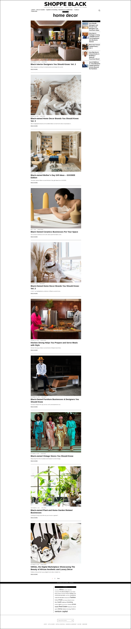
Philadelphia (70, 604)
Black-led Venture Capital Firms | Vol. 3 (94, 46)
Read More (34, 69)
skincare (74, 606)
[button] (72, 620)
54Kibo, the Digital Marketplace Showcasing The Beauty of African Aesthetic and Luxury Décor (53, 568)
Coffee (75, 593)
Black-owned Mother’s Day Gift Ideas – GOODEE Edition (53, 176)
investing (70, 602)
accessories (57, 589)
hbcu (56, 602)
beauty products (58, 593)
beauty (74, 591)
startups (64, 609)
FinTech (56, 600)
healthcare (64, 602)
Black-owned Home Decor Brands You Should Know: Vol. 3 (55, 119)
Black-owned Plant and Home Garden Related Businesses (51, 511)
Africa (61, 590)
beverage (63, 593)
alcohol (66, 589)
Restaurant (69, 606)
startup (60, 609)
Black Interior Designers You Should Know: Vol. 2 (53, 64)
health (60, 602)
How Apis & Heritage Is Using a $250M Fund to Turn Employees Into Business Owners (94, 37)
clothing (71, 593)
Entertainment (67, 597)
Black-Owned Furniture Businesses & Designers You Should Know (55, 400)
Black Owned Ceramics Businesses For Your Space (54, 232)
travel (72, 609)
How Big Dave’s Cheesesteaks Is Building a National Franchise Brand (94, 56)
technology (68, 609)
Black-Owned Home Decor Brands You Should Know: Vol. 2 (55, 287)
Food (60, 600)
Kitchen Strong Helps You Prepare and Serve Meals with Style (54, 344)
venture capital (61, 611)
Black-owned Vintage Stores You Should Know (52, 456)
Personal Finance (64, 604)
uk (75, 609)
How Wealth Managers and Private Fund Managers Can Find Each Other (94, 27)
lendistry (56, 604)
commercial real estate (60, 595)
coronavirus (73, 595)
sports (56, 609)
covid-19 (57, 597)
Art (60, 591)
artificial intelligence (65, 591)
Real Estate (63, 606)
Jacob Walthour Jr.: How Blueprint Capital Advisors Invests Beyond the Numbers (94, 65)
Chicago (67, 593)
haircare (72, 600)
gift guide (69, 600)
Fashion (73, 597)
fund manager (65, 600)
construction (67, 595)
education (61, 597)
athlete (71, 591)
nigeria (59, 604)
